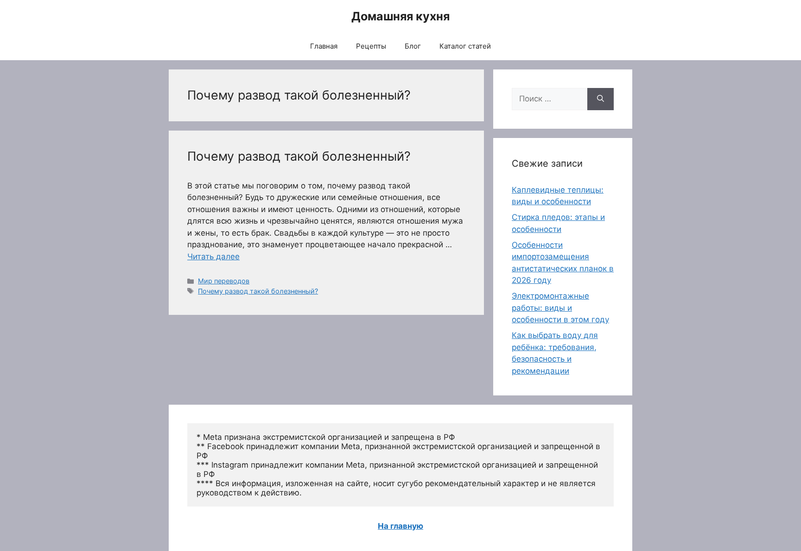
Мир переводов (223, 281)
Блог (413, 46)
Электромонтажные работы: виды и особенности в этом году (560, 307)
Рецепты (371, 46)
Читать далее (213, 256)
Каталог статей (465, 46)
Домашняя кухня (400, 16)
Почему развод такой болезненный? (299, 156)
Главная (323, 46)
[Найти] (600, 99)
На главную (400, 526)
